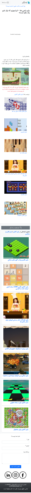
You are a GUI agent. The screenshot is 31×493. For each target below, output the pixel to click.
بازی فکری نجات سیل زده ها (19, 111)
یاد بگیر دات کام (15, 489)
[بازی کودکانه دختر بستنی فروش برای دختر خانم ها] (15, 306)
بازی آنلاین (16, 232)
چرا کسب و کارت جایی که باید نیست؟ (15, 6)
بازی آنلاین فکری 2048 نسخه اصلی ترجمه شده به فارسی (17, 288)
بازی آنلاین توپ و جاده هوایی (19, 402)
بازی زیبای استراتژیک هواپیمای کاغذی (16, 349)
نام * (28, 440)
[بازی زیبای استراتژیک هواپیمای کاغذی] (15, 336)
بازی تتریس (24, 132)
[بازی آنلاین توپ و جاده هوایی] (15, 390)
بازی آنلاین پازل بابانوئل (21, 429)
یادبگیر (24, 2)
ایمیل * (27, 446)
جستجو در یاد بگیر (15, 228)
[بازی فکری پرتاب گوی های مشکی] (15, 248)
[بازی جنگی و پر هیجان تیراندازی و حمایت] (15, 363)
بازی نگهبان (24, 195)
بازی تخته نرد (23, 153)
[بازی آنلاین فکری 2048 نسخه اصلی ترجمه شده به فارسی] (15, 275)
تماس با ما (23, 485)
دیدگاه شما (26, 452)
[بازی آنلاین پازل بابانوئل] (15, 417)
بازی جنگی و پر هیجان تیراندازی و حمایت (15, 375)
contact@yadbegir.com (15, 486)
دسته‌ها (4, 2)
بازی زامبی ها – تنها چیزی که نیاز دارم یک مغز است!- (16, 11)
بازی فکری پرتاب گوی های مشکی (18, 260)
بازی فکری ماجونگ (22, 215)
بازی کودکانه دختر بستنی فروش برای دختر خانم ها (17, 321)
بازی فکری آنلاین (18, 94)
